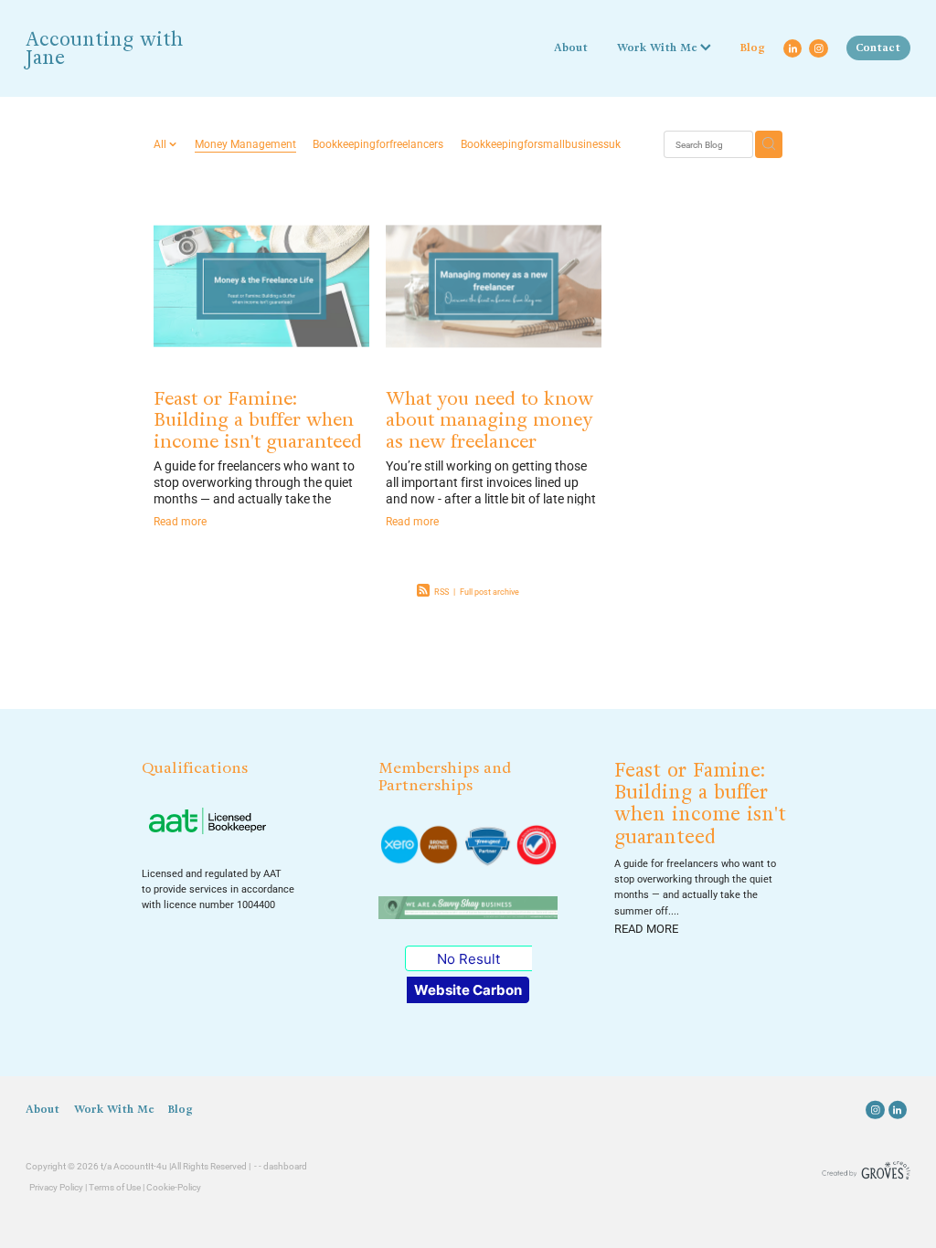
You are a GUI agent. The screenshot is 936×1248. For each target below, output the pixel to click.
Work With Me (658, 47)
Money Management (245, 143)
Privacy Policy (56, 1187)
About (571, 47)
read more (646, 928)
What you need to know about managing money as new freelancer (489, 420)
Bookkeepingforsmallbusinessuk (541, 143)
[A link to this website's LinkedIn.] (792, 48)
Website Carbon (468, 990)
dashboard (285, 1166)
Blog (752, 47)
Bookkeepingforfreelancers (378, 143)
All (161, 143)
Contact (878, 47)
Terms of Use (115, 1187)
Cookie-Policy (173, 1187)
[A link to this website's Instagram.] (818, 48)
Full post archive (489, 592)
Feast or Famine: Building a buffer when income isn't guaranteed (258, 420)
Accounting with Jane (104, 49)
